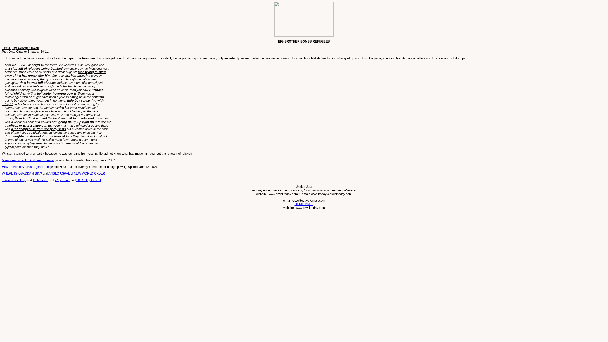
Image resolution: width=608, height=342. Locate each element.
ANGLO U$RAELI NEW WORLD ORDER (76, 173)
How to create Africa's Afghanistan (25, 167)
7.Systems (62, 180)
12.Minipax (40, 180)
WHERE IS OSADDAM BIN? (22, 173)
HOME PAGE (304, 204)
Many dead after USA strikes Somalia (28, 160)
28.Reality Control (88, 180)
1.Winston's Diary (14, 180)
